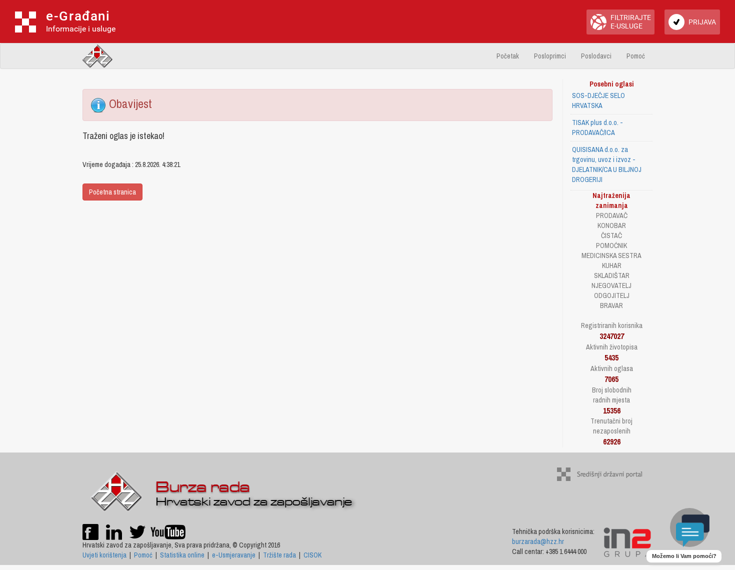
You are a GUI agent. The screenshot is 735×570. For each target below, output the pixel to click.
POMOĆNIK (611, 245)
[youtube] (168, 531)
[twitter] (138, 531)
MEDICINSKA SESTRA (612, 255)
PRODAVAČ (612, 215)
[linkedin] (114, 531)
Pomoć (635, 56)
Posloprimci (550, 56)
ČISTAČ (611, 235)
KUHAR (612, 265)
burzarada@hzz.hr (538, 541)
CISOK (313, 555)
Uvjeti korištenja (104, 555)
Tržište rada (279, 555)
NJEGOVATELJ (612, 285)
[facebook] (90, 531)
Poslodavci (596, 56)
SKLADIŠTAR (612, 275)
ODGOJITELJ (612, 295)
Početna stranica (112, 192)
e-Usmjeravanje (234, 555)
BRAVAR (611, 305)
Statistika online (182, 555)
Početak (507, 56)
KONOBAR (612, 225)
